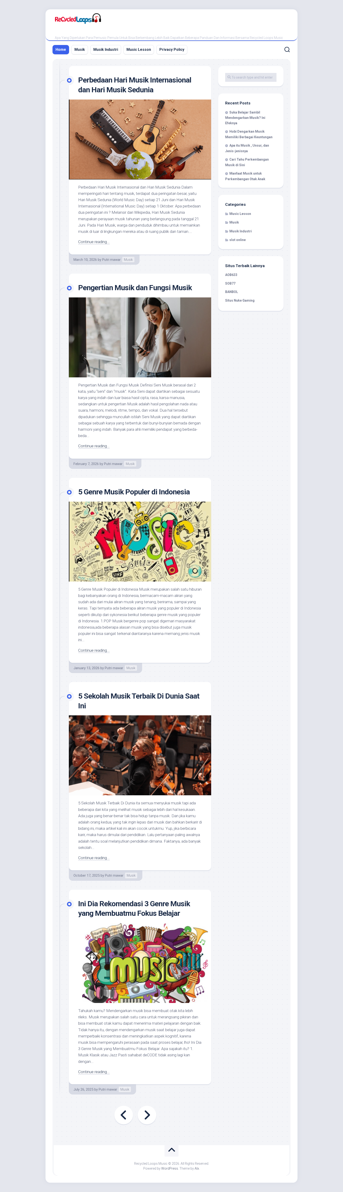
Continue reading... (94, 241)
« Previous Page (123, 1115)
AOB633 (231, 275)
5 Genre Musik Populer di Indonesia (134, 491)
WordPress (169, 1168)
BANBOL (231, 292)
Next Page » (147, 1115)
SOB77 (230, 283)
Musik (79, 49)
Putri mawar (111, 260)
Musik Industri (105, 49)
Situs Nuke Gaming (240, 300)
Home (61, 49)
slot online (237, 240)
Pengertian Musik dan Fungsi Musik (135, 287)
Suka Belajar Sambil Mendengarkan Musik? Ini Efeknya (245, 117)
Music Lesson (138, 49)
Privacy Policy (171, 49)
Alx (197, 1168)
